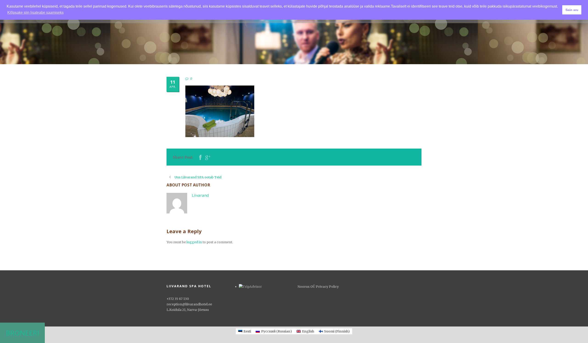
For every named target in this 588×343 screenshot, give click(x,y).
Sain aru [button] (571, 10)
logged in (194, 242)
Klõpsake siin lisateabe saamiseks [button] (35, 12)
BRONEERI (22, 332)
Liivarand (200, 195)
